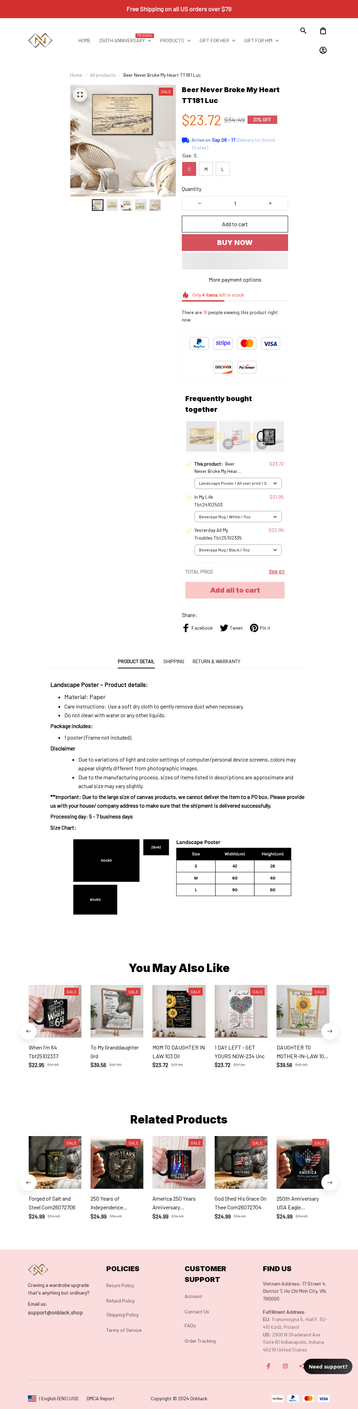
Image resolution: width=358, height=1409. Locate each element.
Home (76, 75)
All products (103, 75)
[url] (37, 1304)
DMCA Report (101, 1398)
